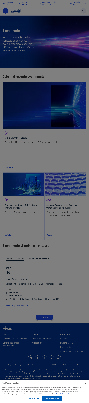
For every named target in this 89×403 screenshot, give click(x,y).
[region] (44, 391)
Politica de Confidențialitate (64, 394)
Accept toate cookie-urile (52, 399)
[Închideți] (85, 383)
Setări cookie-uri (33, 399)
